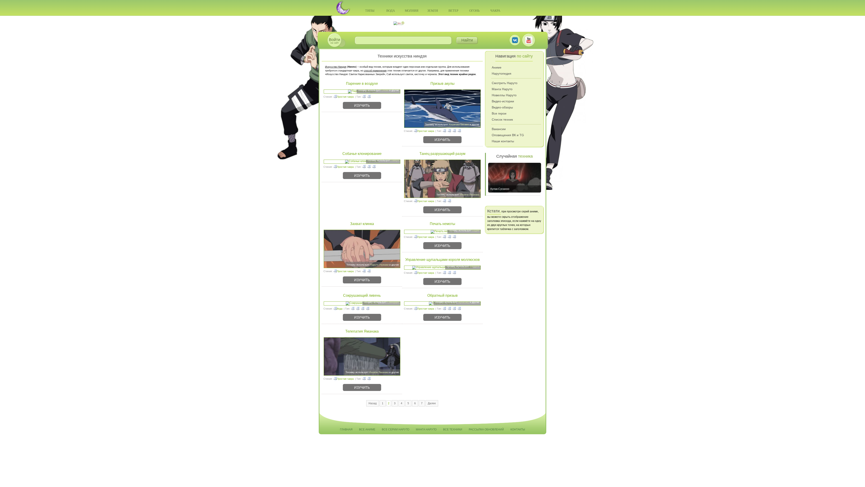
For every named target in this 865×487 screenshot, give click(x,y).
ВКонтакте (515, 40)
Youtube (528, 40)
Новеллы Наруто (504, 95)
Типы (369, 10)
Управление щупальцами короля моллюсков (442, 260)
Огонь (474, 10)
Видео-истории (503, 101)
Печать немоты (442, 224)
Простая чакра (345, 96)
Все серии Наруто (395, 429)
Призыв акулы (442, 83)
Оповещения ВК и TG (508, 135)
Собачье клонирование (362, 154)
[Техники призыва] (444, 131)
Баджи (475, 230)
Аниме (496, 67)
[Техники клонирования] (364, 166)
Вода (390, 10)
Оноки (385, 90)
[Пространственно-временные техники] (454, 131)
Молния (411, 10)
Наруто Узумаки (379, 264)
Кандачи (474, 266)
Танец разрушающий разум (442, 154)
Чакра (495, 10)
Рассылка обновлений (486, 429)
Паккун (395, 160)
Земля (432, 10)
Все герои (499, 113)
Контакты (517, 429)
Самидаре (393, 302)
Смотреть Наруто (504, 83)
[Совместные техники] (444, 272)
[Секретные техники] (444, 237)
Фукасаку (463, 302)
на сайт (334, 40)
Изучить (362, 105)
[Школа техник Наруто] (432, 23)
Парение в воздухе (362, 83)
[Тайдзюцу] (364, 271)
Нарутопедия (501, 73)
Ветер (453, 10)
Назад (373, 403)
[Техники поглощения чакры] (352, 308)
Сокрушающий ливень (362, 295)
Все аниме (367, 429)
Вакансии (499, 129)
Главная (346, 429)
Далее (432, 403)
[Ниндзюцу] (364, 96)
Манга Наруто (502, 89)
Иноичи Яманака (469, 194)
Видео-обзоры (502, 107)
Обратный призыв (442, 295)
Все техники (452, 429)
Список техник (502, 119)
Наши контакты (503, 141)
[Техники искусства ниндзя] (369, 96)
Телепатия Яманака (362, 331)
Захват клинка (362, 224)
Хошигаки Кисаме (459, 124)
